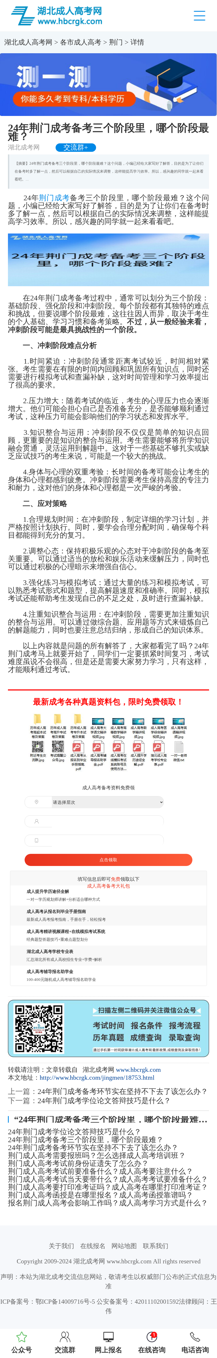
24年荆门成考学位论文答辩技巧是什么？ (104, 1101)
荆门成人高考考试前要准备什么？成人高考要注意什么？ (100, 1171)
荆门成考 (54, 198)
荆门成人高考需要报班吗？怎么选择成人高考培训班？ (97, 1156)
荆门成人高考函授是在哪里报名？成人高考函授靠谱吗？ (100, 1195)
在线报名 (93, 1246)
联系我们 (155, 1246)
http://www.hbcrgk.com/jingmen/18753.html (97, 1077)
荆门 (116, 42)
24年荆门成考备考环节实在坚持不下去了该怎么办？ (123, 1091)
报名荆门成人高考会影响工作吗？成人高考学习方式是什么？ (108, 1203)
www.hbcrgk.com (138, 1069)
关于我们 (61, 1246)
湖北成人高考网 (28, 42)
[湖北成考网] (58, 15)
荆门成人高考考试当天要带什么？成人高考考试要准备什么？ (108, 1179)
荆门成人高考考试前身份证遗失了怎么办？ (78, 1163)
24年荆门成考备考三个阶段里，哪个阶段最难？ (86, 1140)
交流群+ (76, 147)
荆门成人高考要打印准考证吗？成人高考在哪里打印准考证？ (108, 1187)
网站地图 (124, 1246)
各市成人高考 (80, 42)
